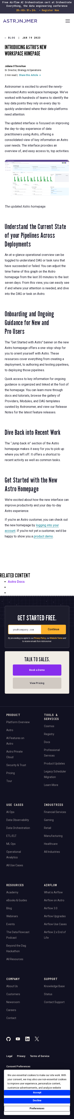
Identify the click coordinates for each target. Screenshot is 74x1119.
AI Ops (10, 812)
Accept (37, 1092)
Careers (11, 1010)
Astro (9, 730)
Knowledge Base (54, 986)
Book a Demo (37, 670)
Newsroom (13, 1002)
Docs (47, 742)
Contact (11, 1018)
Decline (37, 1100)
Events (10, 924)
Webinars (12, 916)
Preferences (37, 1108)
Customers (13, 994)
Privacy (21, 1056)
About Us (12, 986)
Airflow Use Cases (55, 924)
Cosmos (49, 726)
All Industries (52, 851)
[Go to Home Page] (34, 21)
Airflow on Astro (54, 900)
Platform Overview (18, 722)
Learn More (51, 785)
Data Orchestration (18, 828)
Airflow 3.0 (50, 908)
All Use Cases (14, 865)
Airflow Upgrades (55, 916)
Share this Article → (30, 75)
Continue (53, 629)
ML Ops (11, 843)
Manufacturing (53, 835)
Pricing (10, 773)
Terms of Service (39, 1056)
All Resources (14, 959)
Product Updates (54, 763)
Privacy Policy (40, 638)
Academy (12, 892)
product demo (43, 536)
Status (48, 994)
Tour (9, 781)
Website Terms (56, 638)
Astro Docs (16, 582)
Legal (9, 1056)
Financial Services (55, 812)
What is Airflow (53, 892)
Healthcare (51, 843)
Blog (10, 37)
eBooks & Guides (16, 900)
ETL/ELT (11, 835)
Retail (47, 828)
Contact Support (54, 1002)
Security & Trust (16, 765)
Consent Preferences (18, 1066)
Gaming (49, 820)
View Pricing (37, 683)
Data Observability (17, 820)
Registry (49, 734)
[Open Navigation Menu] (68, 21)
